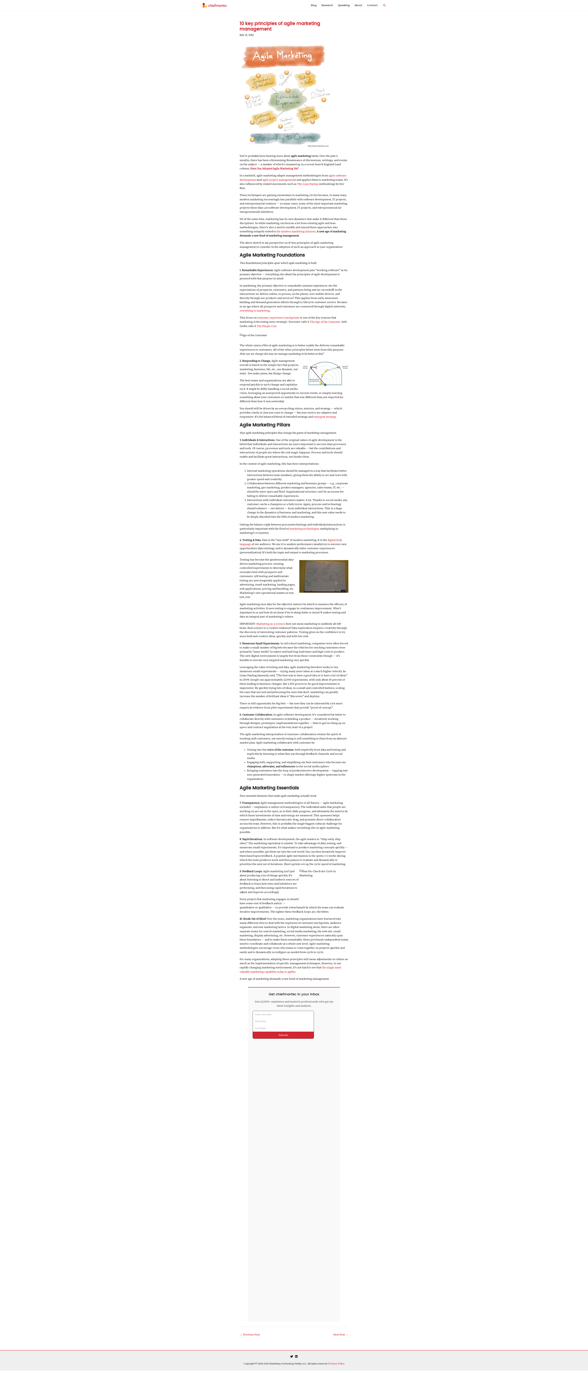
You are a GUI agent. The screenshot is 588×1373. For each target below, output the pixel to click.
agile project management (278, 179)
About (358, 5)
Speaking (344, 5)
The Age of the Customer (325, 321)
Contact (372, 5)
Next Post (340, 1334)
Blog (314, 5)
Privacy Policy (337, 1363)
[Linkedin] (296, 1356)
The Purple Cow (266, 326)
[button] (384, 5)
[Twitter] (291, 1356)
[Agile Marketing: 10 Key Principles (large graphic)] (286, 96)
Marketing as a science (270, 623)
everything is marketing (255, 310)
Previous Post (250, 1334)
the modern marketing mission (296, 231)
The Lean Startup (307, 183)
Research (327, 5)
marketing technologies (304, 528)
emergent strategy (324, 416)
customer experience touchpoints (278, 317)
